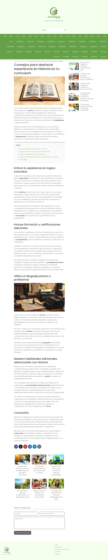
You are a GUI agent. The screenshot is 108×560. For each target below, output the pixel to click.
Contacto (103, 47)
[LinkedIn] (30, 447)
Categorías (20, 41)
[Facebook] (16, 447)
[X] (21, 447)
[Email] (39, 447)
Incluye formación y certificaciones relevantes (35, 152)
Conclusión (23, 160)
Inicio (5, 36)
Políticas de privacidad (62, 549)
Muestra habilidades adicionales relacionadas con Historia (39, 157)
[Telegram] (35, 447)
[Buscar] (65, 30)
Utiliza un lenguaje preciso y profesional (33, 154)
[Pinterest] (25, 447)
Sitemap (57, 554)
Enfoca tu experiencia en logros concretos (33, 149)
